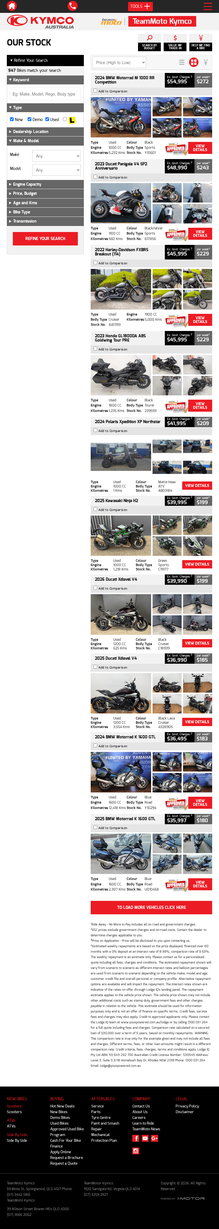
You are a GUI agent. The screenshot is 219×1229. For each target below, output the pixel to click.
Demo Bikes (60, 1117)
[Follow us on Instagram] (137, 1150)
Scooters (14, 1106)
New (18, 119)
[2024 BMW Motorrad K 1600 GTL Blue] (151, 772)
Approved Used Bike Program (67, 1132)
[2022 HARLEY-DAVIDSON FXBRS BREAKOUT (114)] (151, 289)
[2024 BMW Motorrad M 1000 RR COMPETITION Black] (151, 117)
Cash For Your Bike (65, 1140)
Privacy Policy (187, 1106)
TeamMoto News (146, 1129)
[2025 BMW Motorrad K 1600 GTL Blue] (151, 854)
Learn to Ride (143, 1123)
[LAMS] (72, 119)
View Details (200, 148)
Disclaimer (185, 1111)
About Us (140, 1111)
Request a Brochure (66, 1157)
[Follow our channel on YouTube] (146, 1138)
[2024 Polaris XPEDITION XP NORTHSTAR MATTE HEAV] (151, 457)
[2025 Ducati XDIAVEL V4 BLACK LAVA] (151, 693)
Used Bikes (59, 1123)
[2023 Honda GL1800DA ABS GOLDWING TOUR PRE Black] (151, 375)
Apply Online (60, 1151)
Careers (139, 1117)
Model (15, 168)
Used (54, 119)
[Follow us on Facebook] (137, 1138)
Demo (37, 119)
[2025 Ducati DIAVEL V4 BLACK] (151, 614)
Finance (56, 1146)
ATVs (11, 1120)
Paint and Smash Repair (105, 1126)
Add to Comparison (112, 91)
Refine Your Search (29, 60)
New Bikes (59, 1111)
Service (97, 1106)
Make (14, 154)
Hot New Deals (62, 1106)
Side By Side (17, 1134)
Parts (96, 1111)
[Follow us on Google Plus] (156, 1138)
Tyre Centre (101, 1117)
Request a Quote (64, 1163)
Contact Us (141, 1106)
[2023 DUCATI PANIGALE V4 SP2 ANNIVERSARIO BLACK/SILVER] (151, 203)
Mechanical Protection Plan (104, 1137)
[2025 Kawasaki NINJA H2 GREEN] (151, 536)
